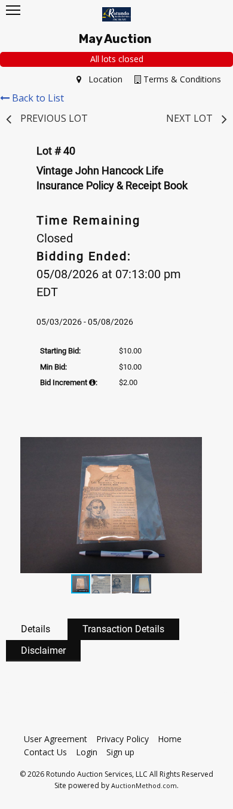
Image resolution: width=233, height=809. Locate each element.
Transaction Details (123, 629)
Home (170, 739)
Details (35, 629)
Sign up (120, 752)
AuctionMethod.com (144, 785)
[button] (202, 447)
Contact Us (45, 752)
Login (86, 752)
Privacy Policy (122, 739)
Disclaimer (43, 650)
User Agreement (55, 739)
